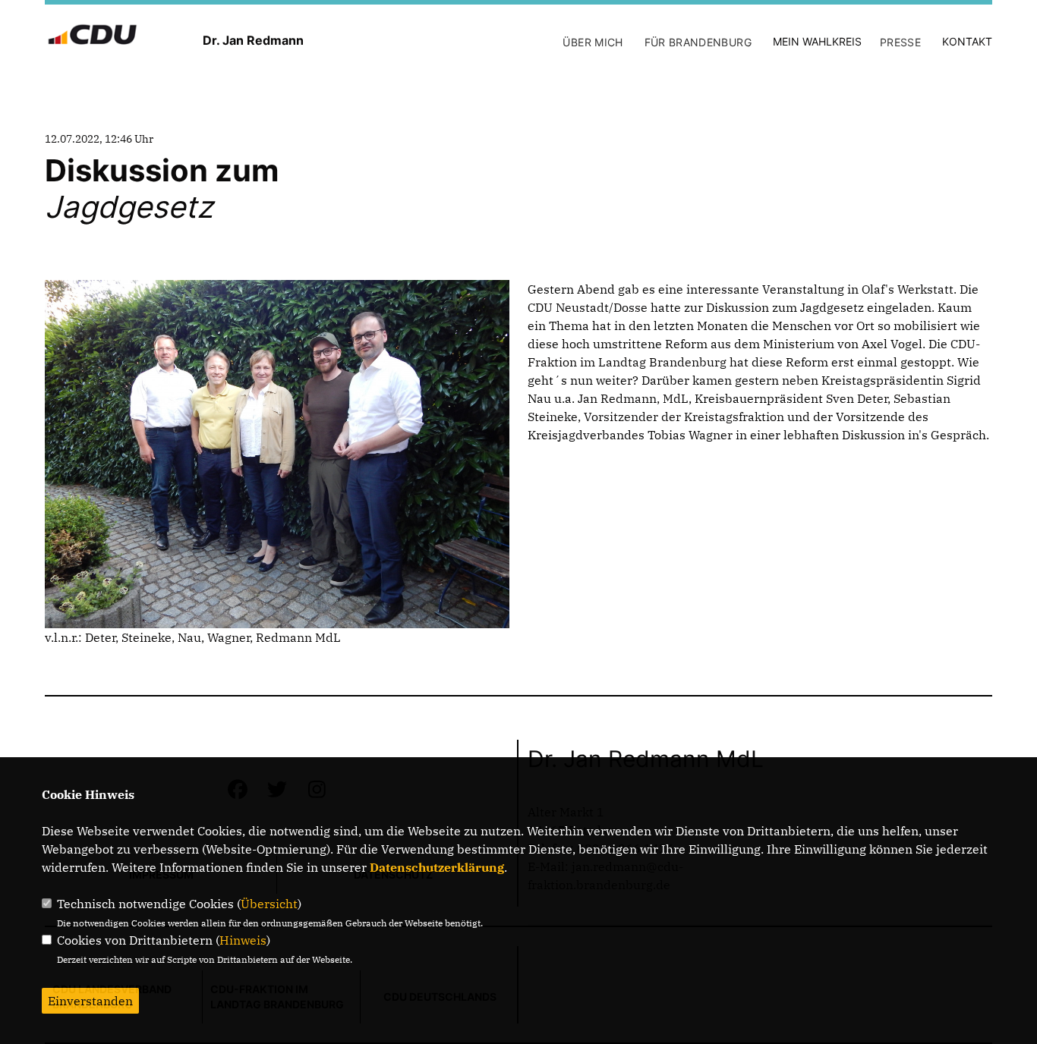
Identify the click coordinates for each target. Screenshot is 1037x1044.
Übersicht (269, 903)
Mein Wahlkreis (817, 41)
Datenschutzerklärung (437, 867)
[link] (907, 289)
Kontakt (967, 41)
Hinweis (242, 940)
